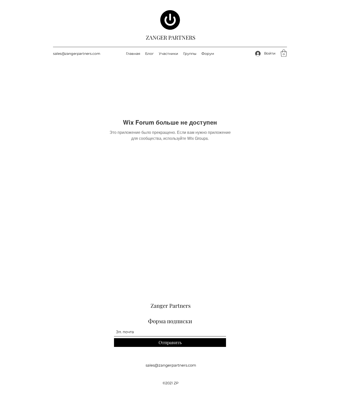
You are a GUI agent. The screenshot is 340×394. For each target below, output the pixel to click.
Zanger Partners (171, 305)
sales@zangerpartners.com (76, 53)
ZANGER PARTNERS (170, 37)
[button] (284, 53)
